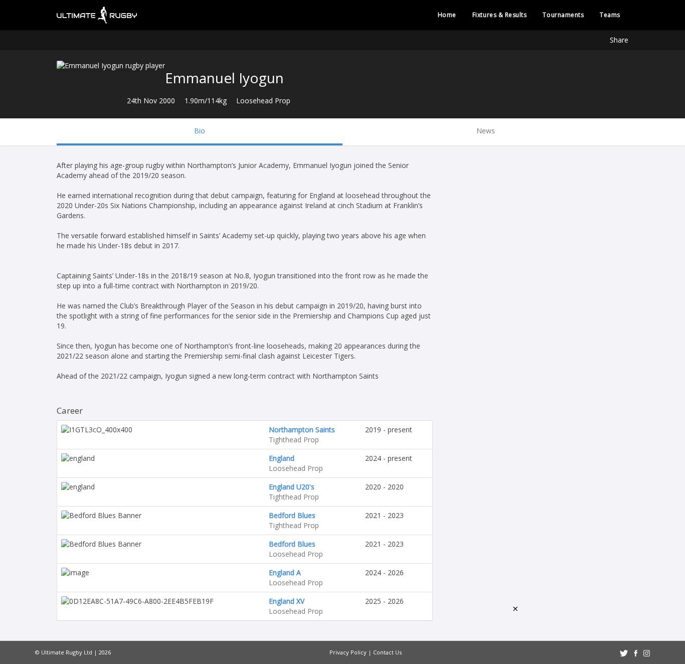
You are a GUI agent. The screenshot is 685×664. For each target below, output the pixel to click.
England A (285, 572)
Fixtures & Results (499, 15)
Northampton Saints (302, 429)
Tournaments (563, 15)
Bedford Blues (292, 515)
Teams (610, 15)
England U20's (291, 486)
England (281, 458)
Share (619, 40)
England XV (286, 601)
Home (447, 15)
